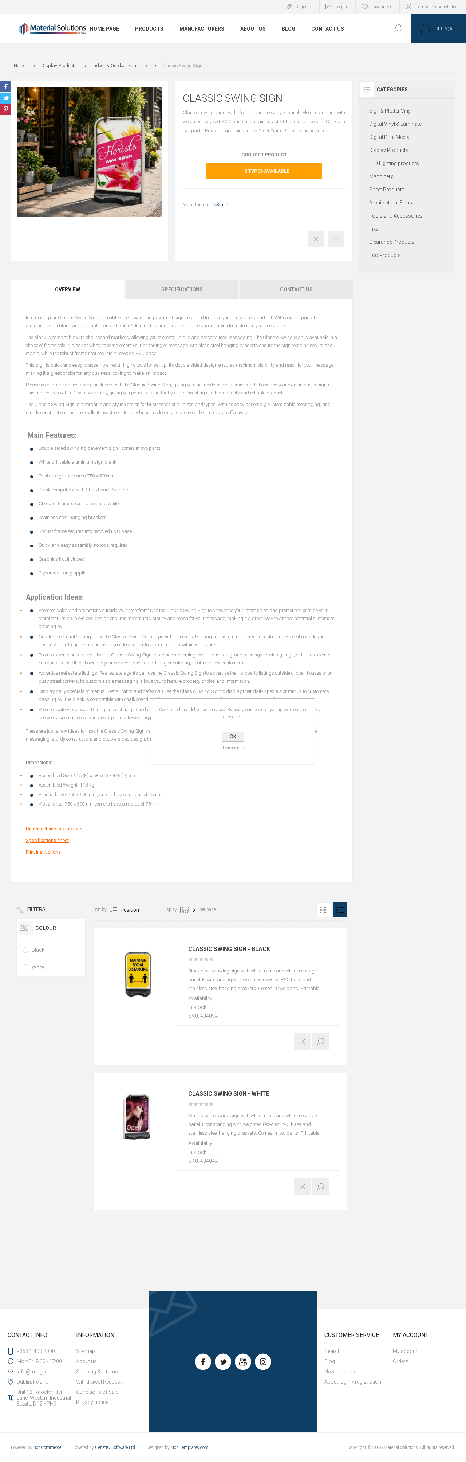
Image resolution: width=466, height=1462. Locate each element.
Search (332, 1351)
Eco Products (385, 255)
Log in (341, 6)
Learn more (233, 748)
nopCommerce (47, 1447)
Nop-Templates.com (190, 1447)
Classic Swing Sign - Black (229, 949)
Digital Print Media (389, 137)
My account (406, 1351)
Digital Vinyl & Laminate (395, 124)
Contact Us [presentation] (296, 289)
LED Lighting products (394, 163)
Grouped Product (264, 154)
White (38, 967)
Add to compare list (316, 239)
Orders (400, 1361)
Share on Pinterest (5, 109)
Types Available (267, 171)
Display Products (388, 150)
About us (86, 1361)
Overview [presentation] (67, 289)
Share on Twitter (5, 98)
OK (233, 737)
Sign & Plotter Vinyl (390, 111)
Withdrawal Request (99, 1382)
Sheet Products (386, 189)
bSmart (221, 204)
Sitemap (85, 1351)
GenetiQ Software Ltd (115, 1447)
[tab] (68, 289)
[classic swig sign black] (139, 974)
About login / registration (352, 1382)
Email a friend (336, 239)
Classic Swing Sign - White (228, 1094)
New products (340, 1372)
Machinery (381, 176)
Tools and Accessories (396, 216)
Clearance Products (392, 242)
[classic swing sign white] (139, 1118)
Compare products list (436, 6)
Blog (329, 1361)
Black (38, 950)
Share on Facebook (5, 86)
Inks (374, 229)
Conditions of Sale (97, 1392)
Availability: (200, 998)
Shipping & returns (97, 1372)
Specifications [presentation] (182, 289)
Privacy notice (92, 1402)
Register (303, 6)
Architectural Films (390, 203)
